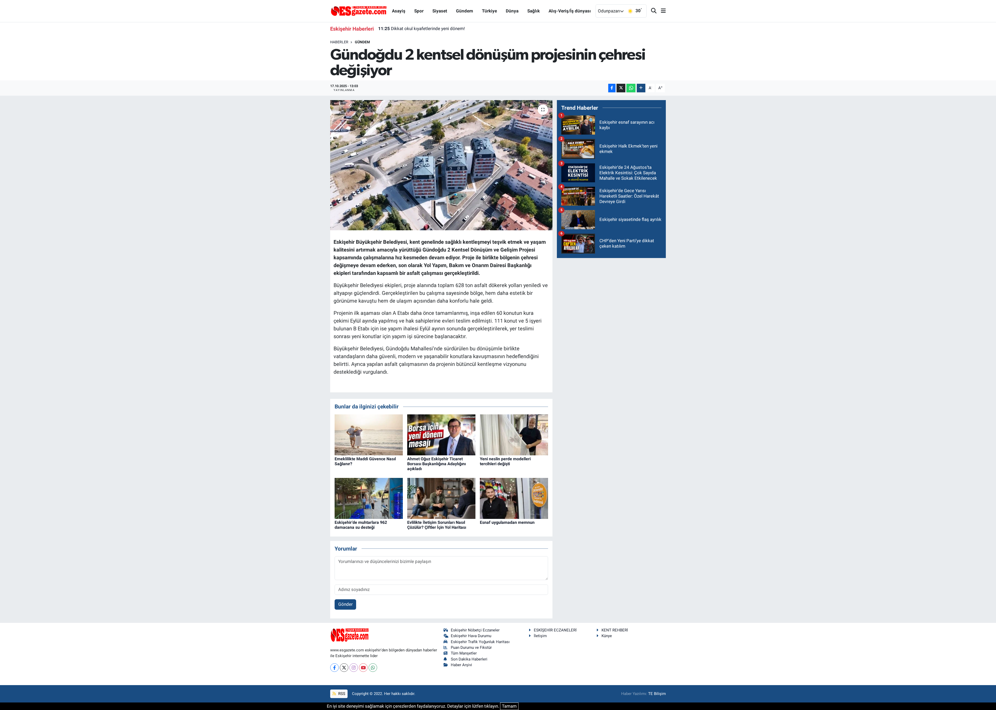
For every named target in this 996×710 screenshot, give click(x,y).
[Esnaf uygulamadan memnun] (514, 497)
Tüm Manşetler (464, 653)
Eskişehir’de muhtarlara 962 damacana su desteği (361, 525)
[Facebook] (334, 667)
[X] (344, 667)
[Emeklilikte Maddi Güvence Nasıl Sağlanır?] (369, 434)
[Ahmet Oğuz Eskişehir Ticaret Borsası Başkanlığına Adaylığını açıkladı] (441, 434)
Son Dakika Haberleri (469, 659)
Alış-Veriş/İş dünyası (570, 10)
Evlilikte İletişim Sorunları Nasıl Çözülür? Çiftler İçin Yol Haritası (436, 525)
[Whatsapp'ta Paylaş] (630, 88)
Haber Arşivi (461, 665)
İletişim (540, 636)
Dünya (512, 10)
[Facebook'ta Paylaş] (611, 88)
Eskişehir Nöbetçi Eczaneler (475, 630)
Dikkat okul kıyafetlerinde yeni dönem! (421, 28)
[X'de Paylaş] (621, 88)
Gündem (464, 10)
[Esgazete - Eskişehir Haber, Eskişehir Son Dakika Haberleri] (358, 10)
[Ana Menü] (661, 11)
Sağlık (533, 10)
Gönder (345, 604)
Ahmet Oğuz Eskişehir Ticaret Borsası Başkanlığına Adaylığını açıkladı (436, 463)
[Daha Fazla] (641, 88)
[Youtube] (363, 667)
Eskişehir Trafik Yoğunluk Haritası (480, 641)
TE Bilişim (657, 693)
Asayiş (398, 10)
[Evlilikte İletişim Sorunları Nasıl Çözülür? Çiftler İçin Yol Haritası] (441, 497)
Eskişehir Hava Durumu (471, 636)
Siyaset (439, 10)
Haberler (339, 42)
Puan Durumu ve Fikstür (471, 647)
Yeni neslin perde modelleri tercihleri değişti (505, 461)
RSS (341, 693)
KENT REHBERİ (614, 630)
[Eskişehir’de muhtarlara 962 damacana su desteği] (369, 497)
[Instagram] (353, 667)
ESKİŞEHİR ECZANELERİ (555, 630)
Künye (606, 636)
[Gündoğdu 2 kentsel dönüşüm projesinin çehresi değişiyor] (441, 165)
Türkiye (489, 10)
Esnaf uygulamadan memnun (507, 522)
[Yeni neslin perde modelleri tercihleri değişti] (514, 434)
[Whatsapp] (373, 667)
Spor (419, 10)
